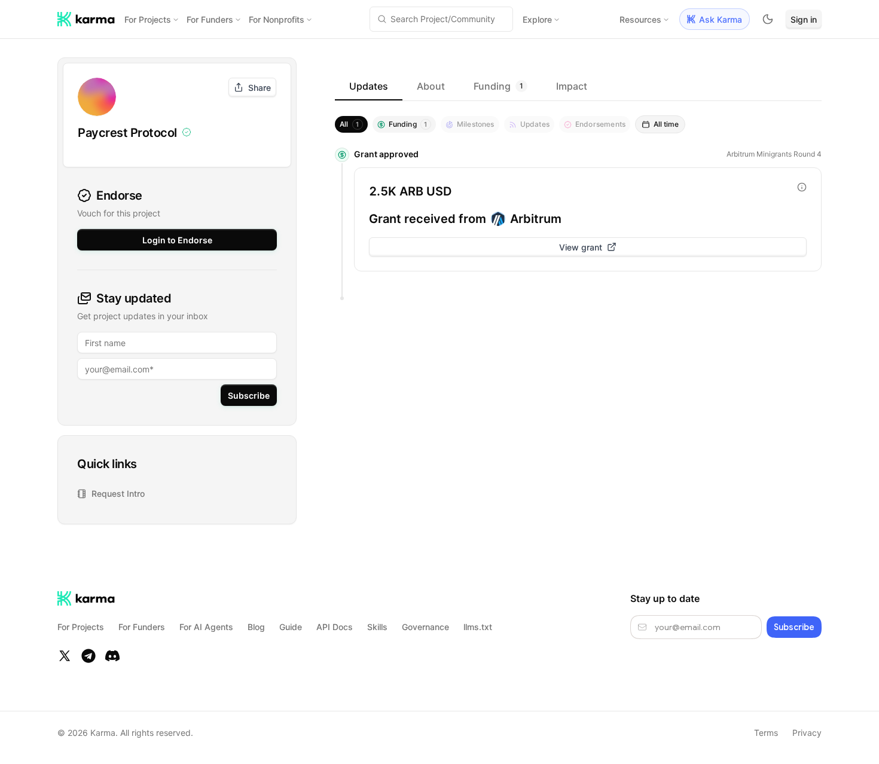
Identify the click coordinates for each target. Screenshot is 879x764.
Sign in (804, 19)
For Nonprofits (276, 19)
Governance (425, 627)
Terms (766, 733)
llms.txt (477, 627)
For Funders (210, 19)
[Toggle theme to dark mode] (768, 19)
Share (259, 87)
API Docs (334, 627)
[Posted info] (802, 187)
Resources (640, 19)
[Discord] (112, 656)
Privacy (807, 733)
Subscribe (249, 395)
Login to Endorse (177, 240)
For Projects (147, 19)
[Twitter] (64, 656)
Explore (537, 19)
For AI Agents (206, 627)
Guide (290, 627)
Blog (256, 627)
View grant (580, 247)
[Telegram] (88, 656)
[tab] (368, 86)
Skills (377, 627)
